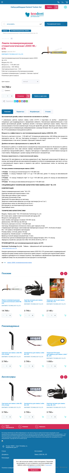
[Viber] (24, 101)
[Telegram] (22, 101)
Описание (7, 111)
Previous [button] (62, 273)
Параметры (20, 111)
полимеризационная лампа (24, 262)
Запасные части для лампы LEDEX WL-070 (56, 300)
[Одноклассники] (20, 101)
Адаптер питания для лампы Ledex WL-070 (33, 300)
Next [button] (65, 273)
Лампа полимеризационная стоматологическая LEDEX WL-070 (12, 301)
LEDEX (13, 262)
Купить (49, 7)
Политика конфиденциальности (11, 467)
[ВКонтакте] (17, 101)
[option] (54, 51)
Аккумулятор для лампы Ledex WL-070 (34, 353)
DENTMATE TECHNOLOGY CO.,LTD (12, 54)
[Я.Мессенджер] (15, 101)
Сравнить (7, 90)
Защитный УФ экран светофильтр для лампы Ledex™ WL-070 (57, 354)
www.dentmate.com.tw (9, 248)
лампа (9, 262)
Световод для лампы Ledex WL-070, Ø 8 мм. (12, 353)
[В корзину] (20, 315)
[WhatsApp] (27, 101)
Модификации (34, 111)
